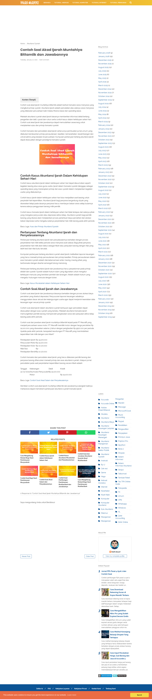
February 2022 (104, 212)
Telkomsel (122, 474)
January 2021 (103, 259)
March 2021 (103, 252)
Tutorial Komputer (80, 2)
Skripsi (121, 470)
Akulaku (104, 414)
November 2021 (104, 223)
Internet (104, 487)
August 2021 (103, 234)
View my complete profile (115, 556)
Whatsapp (122, 504)
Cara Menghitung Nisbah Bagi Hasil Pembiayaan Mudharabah (84, 483)
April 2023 (102, 161)
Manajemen (106, 517)
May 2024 (102, 114)
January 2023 (103, 172)
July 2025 (102, 71)
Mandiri (121, 403)
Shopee (121, 453)
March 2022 (103, 208)
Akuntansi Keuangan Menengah (103, 434)
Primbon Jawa (124, 437)
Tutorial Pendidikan (72, 8)
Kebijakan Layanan (62, 689)
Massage (122, 407)
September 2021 (105, 230)
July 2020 (102, 281)
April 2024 (102, 118)
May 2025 (102, 78)
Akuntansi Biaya (107, 422)
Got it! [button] (139, 695)
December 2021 (104, 219)
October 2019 (103, 313)
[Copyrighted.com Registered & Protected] (105, 676)
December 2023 (104, 132)
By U (103, 465)
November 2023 (104, 136)
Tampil (32, 100)
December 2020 (104, 263)
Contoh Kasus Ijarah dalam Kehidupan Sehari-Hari (47, 458)
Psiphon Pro (123, 441)
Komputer (105, 499)
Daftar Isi (39, 689)
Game (103, 473)
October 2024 (103, 96)
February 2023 (104, 169)
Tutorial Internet (99, 2)
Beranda (47, 2)
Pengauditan (123, 429)
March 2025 (103, 85)
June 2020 (102, 284)
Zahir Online (123, 522)
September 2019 (105, 317)
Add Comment (44, 60)
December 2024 (104, 89)
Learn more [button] (71, 695)
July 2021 (102, 237)
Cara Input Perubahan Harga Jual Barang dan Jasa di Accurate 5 (119, 656)
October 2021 (103, 226)
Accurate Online (107, 404)
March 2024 (103, 122)
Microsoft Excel (124, 411)
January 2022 (103, 216)
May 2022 (102, 201)
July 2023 (102, 150)
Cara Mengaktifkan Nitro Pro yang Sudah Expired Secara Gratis (119, 613)
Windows (122, 508)
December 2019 (104, 306)
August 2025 (103, 67)
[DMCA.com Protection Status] (120, 676)
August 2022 (103, 190)
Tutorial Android (61, 2)
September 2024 (105, 100)
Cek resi (104, 468)
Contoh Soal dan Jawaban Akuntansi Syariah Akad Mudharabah (85, 457)
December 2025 (104, 60)
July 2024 (102, 107)
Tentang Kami (111, 689)
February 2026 (104, 53)
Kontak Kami (96, 689)
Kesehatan (105, 491)
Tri (119, 492)
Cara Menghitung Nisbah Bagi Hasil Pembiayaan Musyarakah (26, 459)
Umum (121, 496)
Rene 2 (121, 449)
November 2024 (104, 93)
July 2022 (102, 194)
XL (119, 512)
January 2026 (103, 56)
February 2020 (104, 299)
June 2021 (102, 241)
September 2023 (105, 143)
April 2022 (102, 205)
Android (104, 461)
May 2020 (102, 288)
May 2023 (102, 158)
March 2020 (103, 295)
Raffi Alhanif (116, 552)
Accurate (105, 400)
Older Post (90, 556)
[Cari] (131, 2)
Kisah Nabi (105, 495)
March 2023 (103, 165)
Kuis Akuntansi (107, 509)
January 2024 (103, 129)
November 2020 (105, 266)
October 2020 (103, 270)
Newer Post (26, 556)
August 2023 (103, 147)
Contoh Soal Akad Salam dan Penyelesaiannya (49, 380)
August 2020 (103, 277)
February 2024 (104, 125)
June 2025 (102, 74)
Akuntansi (105, 418)
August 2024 (103, 103)
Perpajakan (122, 433)
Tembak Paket (124, 478)
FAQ (49, 689)
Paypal (121, 421)
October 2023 (103, 140)
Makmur (104, 513)
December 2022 (104, 176)
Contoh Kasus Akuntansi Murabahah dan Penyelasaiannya (67, 458)
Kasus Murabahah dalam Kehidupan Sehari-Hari (49, 283)
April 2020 (102, 292)
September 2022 (105, 187)
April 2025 (102, 82)
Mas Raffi (29, 2)
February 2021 (104, 255)
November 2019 (104, 310)
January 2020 (103, 302)
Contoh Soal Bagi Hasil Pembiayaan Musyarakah (28, 480)
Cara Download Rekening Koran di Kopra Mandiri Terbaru (119, 592)
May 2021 (102, 245)
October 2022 (103, 183)
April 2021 (102, 248)
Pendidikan (122, 425)
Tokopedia (122, 488)
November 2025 (104, 64)
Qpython (121, 445)
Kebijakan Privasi (80, 689)
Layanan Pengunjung (93, 8)
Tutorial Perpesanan (52, 8)
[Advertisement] (76, 23)
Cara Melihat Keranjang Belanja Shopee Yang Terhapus (120, 634)
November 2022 (104, 179)
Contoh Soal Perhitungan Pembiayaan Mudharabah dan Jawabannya (65, 482)
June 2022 (102, 197)
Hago (103, 476)
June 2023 (102, 154)
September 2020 (105, 273)
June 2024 (102, 111)
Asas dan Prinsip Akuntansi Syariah (44, 226)
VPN (120, 500)
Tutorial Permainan (118, 2)
